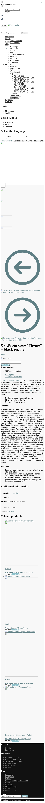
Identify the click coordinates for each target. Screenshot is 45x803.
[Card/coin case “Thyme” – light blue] (24, 543)
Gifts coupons (10, 790)
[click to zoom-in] (22, 163)
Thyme (17, 380)
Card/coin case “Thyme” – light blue (19, 572)
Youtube (8, 126)
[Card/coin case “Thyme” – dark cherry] (24, 654)
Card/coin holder (7, 380)
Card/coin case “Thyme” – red (16, 628)
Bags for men (10, 735)
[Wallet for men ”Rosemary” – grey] (24, 709)
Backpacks (9, 777)
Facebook (9, 122)
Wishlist (8, 113)
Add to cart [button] (15, 574)
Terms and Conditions (13, 761)
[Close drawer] (2, 6)
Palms (7, 783)
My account (9, 111)
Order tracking (10, 765)
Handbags (9, 775)
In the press (9, 750)
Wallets (10, 141)
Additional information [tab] (13, 377)
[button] (4, 49)
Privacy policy (10, 763)
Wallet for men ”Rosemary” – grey (18, 739)
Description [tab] (9, 375)
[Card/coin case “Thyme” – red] (24, 598)
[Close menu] (2, 2)
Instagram (9, 124)
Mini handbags (11, 786)
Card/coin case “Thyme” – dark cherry (19, 683)
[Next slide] (3, 185)
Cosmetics (9, 785)
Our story (8, 748)
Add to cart (5, 364)
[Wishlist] (42, 2)
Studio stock (21, 735)
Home (3, 141)
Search (24, 33)
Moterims (15, 493)
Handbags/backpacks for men (16, 781)
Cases (7, 788)
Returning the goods (13, 759)
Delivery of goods (12, 757)
